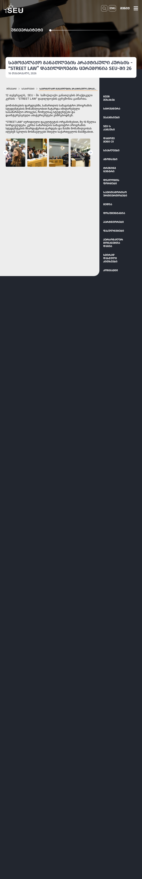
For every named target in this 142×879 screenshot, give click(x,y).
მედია (107, 204)
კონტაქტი (110, 270)
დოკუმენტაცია (114, 213)
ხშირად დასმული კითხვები (110, 258)
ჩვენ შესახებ (109, 98)
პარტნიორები (113, 222)
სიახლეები (111, 150)
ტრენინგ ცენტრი (109, 169)
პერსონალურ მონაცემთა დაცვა (113, 243)
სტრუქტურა (111, 108)
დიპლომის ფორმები (111, 181)
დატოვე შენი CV (109, 140)
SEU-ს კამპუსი (109, 128)
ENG (112, 8)
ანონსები (110, 159)
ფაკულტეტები (113, 230)
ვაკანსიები (111, 117)
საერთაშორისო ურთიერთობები (114, 194)
